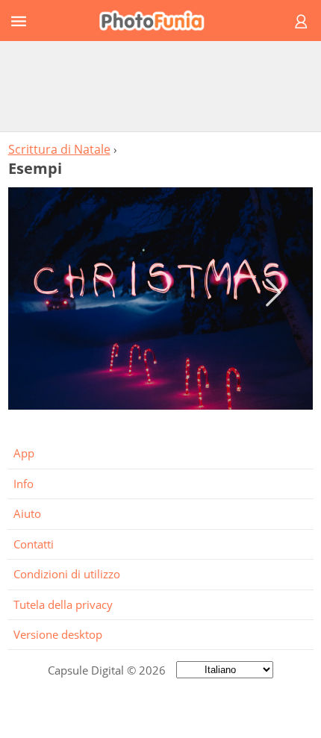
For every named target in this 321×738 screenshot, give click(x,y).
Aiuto (27, 513)
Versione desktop (57, 634)
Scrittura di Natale (59, 149)
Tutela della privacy (63, 604)
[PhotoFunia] (158, 20)
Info (23, 483)
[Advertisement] (160, 86)
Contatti (33, 544)
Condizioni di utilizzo (66, 573)
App (23, 452)
